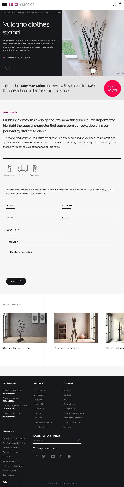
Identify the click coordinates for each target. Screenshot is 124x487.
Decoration (8, 13)
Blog (66, 400)
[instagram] (69, 456)
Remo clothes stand (16, 348)
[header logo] (22, 4)
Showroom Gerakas (12, 390)
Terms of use (9, 475)
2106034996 (9, 393)
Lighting (37, 413)
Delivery (6, 457)
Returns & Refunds (11, 461)
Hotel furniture (40, 427)
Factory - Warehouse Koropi (15, 406)
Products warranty (11, 448)
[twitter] (44, 456)
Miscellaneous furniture (26, 13)
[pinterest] (61, 456)
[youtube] (53, 456)
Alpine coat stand (66, 348)
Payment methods (11, 452)
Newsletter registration (21, 252)
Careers (67, 427)
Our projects (69, 404)
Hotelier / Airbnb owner (74, 413)
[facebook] (36, 456)
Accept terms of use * (47, 449)
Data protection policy (13, 466)
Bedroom (38, 400)
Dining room (39, 395)
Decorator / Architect (73, 418)
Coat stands (45, 13)
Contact (67, 395)
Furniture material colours (14, 443)
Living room (39, 390)
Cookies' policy (9, 470)
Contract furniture (72, 422)
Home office (39, 404)
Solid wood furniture (43, 422)
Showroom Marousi (11, 413)
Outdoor (38, 418)
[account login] (115, 4)
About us (67, 390)
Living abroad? (70, 409)
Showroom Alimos (11, 398)
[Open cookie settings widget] (11, 481)
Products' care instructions (15, 438)
